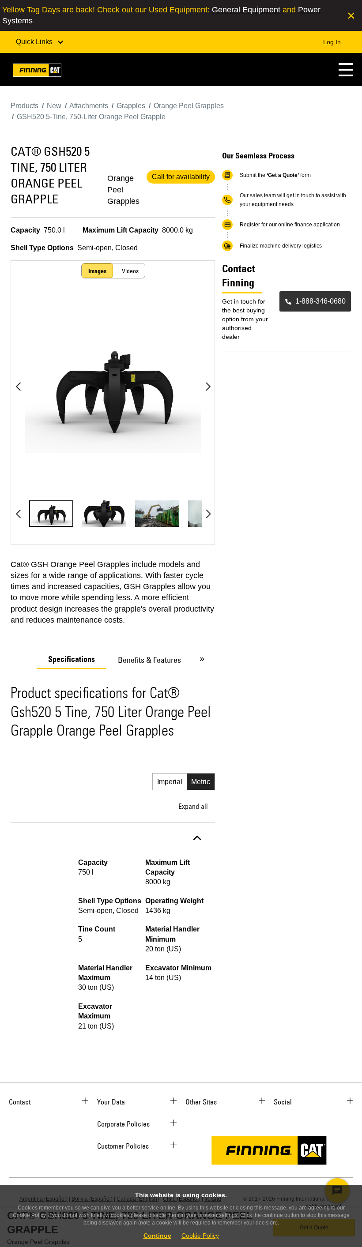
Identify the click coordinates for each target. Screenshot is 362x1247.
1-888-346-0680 (320, 301)
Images (97, 271)
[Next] (208, 386)
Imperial (169, 781)
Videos (130, 271)
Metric (200, 781)
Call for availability (181, 176)
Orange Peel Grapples (123, 190)
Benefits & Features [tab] (149, 660)
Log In (332, 41)
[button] (346, 69)
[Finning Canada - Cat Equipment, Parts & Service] (37, 72)
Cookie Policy (200, 1235)
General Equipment (246, 9)
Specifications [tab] (71, 659)
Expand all (193, 806)
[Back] (18, 386)
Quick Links (35, 41)
